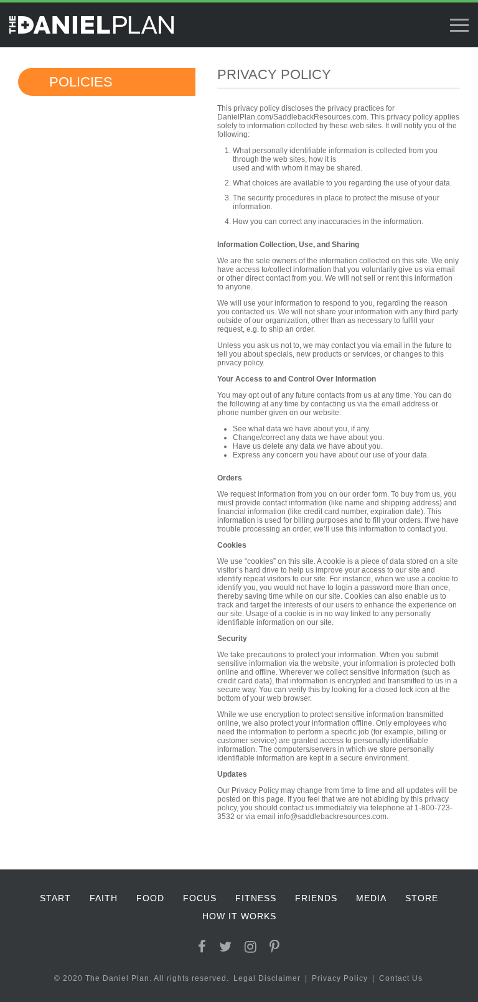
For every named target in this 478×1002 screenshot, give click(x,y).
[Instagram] (251, 947)
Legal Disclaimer (267, 978)
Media (371, 898)
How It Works (239, 916)
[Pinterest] (274, 947)
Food (150, 898)
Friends (316, 898)
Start (55, 898)
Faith (104, 898)
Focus (200, 898)
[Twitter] (225, 947)
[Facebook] (202, 947)
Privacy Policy (340, 978)
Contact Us (401, 978)
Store (421, 898)
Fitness (255, 898)
